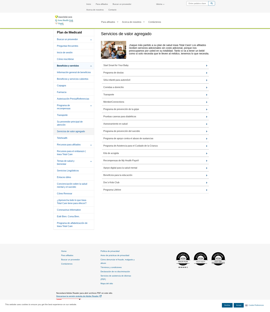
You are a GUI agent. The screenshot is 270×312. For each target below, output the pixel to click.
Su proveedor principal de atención (70, 123)
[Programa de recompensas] (91, 105)
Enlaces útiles (64, 177)
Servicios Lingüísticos (68, 170)
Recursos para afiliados (69, 144)
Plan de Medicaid (69, 32)
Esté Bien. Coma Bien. (68, 216)
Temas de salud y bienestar (65, 162)
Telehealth (62, 138)
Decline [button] (227, 305)
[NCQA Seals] (199, 260)
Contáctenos (154, 22)
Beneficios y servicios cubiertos (72, 79)
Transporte (62, 115)
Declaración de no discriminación (115, 271)
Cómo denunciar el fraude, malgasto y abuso (118, 261)
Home (64, 251)
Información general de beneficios (74, 72)
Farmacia (61, 92)
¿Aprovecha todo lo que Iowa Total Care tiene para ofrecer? (71, 201)
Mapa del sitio (107, 283)
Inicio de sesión (65, 52)
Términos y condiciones (111, 267)
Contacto (112, 10)
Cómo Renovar (64, 193)
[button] (254, 305)
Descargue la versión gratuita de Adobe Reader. (79, 296)
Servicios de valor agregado (71, 131)
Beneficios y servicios (68, 65)
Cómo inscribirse (65, 59)
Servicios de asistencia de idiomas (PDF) (116, 277)
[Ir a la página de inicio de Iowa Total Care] (64, 20)
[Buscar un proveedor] (91, 39)
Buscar (211, 3)
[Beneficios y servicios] (91, 65)
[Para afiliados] (117, 22)
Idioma (159, 4)
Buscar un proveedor (122, 4)
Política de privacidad (110, 251)
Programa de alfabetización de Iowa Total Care (72, 224)
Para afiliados (102, 4)
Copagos (61, 85)
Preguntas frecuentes (67, 46)
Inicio (88, 4)
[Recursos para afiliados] (91, 144)
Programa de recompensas (63, 107)
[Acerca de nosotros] (144, 22)
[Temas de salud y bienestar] (91, 161)
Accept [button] (238, 305)
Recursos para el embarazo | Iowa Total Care (71, 153)
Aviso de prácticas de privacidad (115, 255)
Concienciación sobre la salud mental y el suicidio (72, 185)
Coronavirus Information (69, 210)
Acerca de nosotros (95, 10)
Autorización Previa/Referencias (73, 99)
